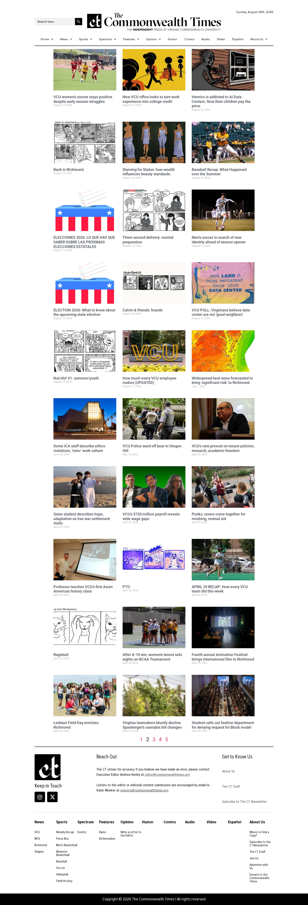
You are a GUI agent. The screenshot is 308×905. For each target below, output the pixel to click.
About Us (256, 39)
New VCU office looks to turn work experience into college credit (151, 99)
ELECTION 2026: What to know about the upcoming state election (84, 312)
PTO (126, 587)
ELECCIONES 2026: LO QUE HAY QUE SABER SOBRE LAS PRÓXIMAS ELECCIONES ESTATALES (84, 242)
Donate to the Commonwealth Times (259, 878)
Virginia (39, 851)
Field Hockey (64, 881)
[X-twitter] (52, 797)
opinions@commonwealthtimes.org (144, 790)
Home (45, 39)
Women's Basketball (63, 853)
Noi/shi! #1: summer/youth (76, 378)
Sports (83, 39)
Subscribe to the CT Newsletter (260, 843)
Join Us (254, 858)
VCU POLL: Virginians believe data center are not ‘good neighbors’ (221, 312)
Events (82, 832)
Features (129, 39)
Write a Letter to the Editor (130, 834)
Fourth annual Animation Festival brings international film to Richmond (223, 656)
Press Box (62, 839)
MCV (37, 839)
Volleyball (62, 874)
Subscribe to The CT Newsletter (244, 801)
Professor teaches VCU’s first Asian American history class (83, 589)
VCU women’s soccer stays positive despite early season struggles (82, 99)
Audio (206, 39)
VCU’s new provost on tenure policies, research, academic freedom (223, 448)
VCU (37, 832)
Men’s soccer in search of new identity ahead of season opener (219, 239)
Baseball (61, 861)
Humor (172, 39)
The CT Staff (231, 786)
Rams (102, 832)
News (64, 39)
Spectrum (105, 39)
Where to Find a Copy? (259, 834)
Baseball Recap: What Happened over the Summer (219, 171)
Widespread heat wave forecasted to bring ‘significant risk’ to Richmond (222, 380)
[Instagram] (40, 797)
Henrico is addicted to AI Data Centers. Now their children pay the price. (221, 101)
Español (237, 39)
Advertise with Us (259, 866)
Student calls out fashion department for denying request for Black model (223, 724)
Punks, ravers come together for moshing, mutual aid (218, 516)
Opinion (151, 39)
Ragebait (61, 654)
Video (221, 39)
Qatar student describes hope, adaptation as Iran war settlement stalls (81, 518)
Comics (189, 39)
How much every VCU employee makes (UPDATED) (149, 380)
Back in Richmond (68, 169)
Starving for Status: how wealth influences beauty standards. (149, 171)
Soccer (60, 868)
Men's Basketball (66, 845)
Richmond (41, 845)
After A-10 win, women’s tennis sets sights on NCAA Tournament (152, 656)
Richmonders (107, 839)
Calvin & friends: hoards (143, 310)
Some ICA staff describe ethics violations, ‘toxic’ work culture (79, 448)
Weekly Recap (65, 832)
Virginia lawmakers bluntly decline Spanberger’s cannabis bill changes (152, 724)
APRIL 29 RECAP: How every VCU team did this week (220, 589)
